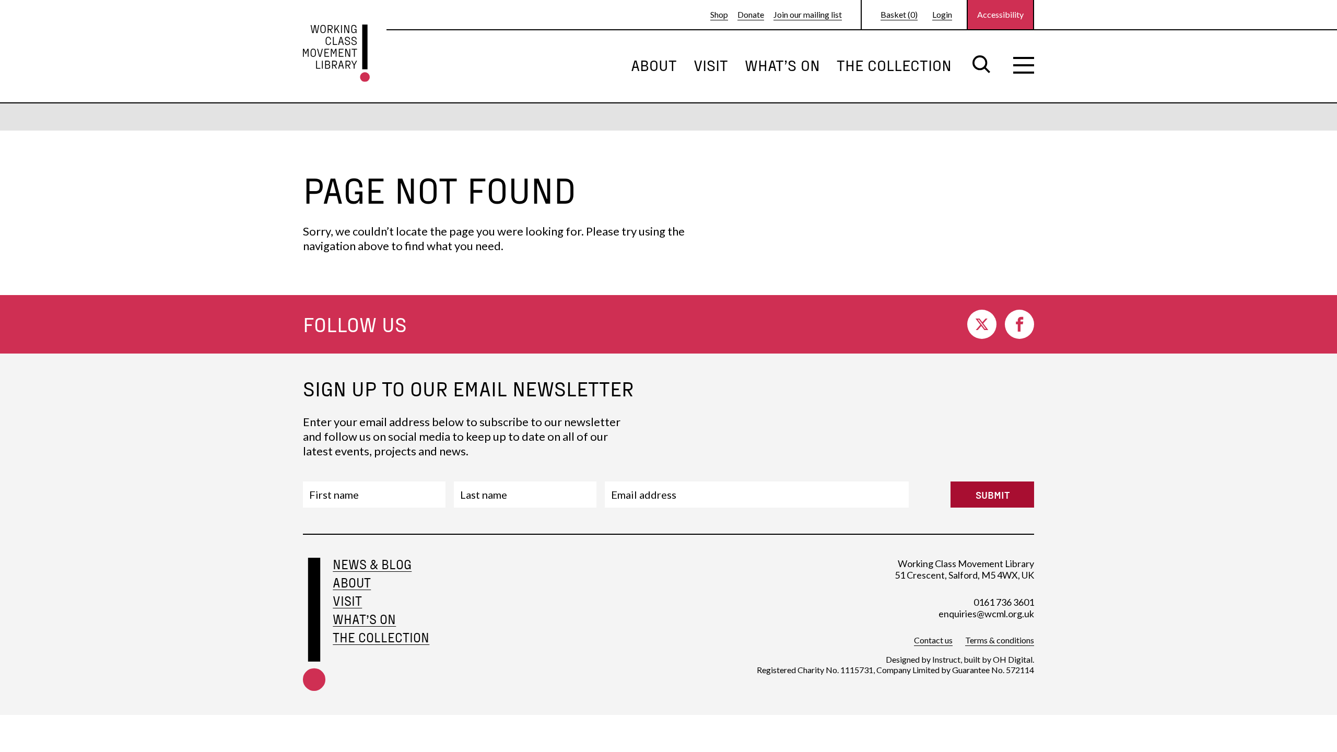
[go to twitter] (981, 324)
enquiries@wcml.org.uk (986, 613)
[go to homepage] (336, 53)
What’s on (782, 64)
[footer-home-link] (314, 626)
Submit (993, 494)
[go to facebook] (1019, 324)
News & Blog (372, 564)
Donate (750, 14)
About (654, 64)
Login (942, 14)
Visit (711, 64)
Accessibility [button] (1000, 14)
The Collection (894, 64)
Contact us (933, 640)
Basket (899, 14)
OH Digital (1013, 659)
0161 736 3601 (1004, 602)
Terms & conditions (999, 640)
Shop (719, 14)
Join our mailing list (807, 14)
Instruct (946, 659)
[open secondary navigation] (1023, 65)
